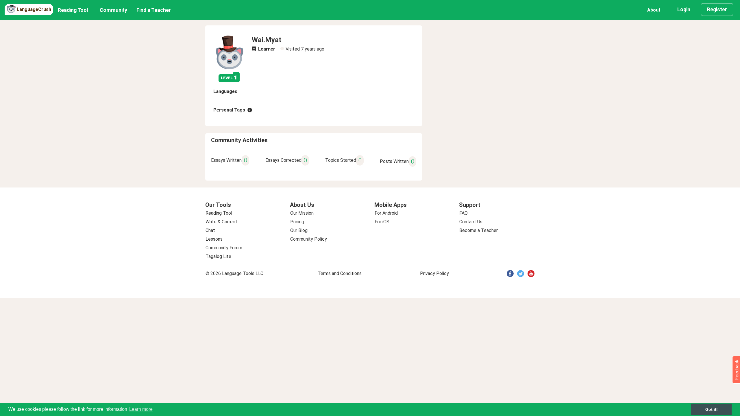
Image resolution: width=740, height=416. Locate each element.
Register (717, 9)
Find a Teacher (153, 10)
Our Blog (299, 230)
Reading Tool (73, 10)
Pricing (297, 221)
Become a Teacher (478, 230)
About (654, 10)
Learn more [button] (141, 409)
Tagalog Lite (218, 256)
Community (113, 10)
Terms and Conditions (340, 273)
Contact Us (470, 221)
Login (683, 9)
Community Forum (224, 247)
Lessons (214, 239)
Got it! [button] (711, 409)
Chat (210, 230)
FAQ (463, 213)
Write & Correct (221, 221)
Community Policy (308, 239)
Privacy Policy (434, 273)
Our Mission (302, 213)
